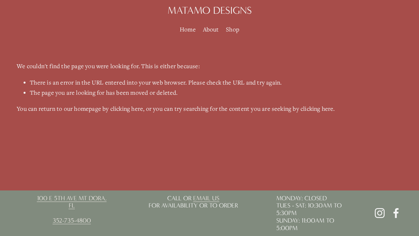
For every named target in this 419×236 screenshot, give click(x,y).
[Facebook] (396, 213)
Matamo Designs (210, 10)
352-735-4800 (72, 220)
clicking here (126, 108)
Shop (232, 29)
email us (206, 198)
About (211, 29)
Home (188, 29)
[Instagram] (379, 213)
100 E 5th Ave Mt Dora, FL (72, 202)
